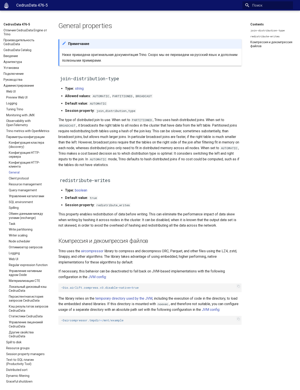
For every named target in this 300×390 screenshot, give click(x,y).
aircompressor (92, 251)
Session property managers (25, 354)
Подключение (14, 73)
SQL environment (21, 202)
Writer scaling (18, 235)
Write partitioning (21, 229)
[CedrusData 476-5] (6, 5)
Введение (11, 56)
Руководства (13, 79)
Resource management (25, 184)
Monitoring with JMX (20, 115)
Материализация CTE (24, 281)
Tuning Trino (14, 109)
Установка (11, 68)
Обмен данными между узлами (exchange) (26, 215)
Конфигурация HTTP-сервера (24, 154)
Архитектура (13, 62)
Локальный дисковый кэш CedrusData (28, 288)
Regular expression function (28, 265)
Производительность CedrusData (19, 42)
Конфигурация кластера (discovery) (26, 144)
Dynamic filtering (17, 375)
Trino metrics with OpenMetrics (27, 131)
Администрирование (19, 85)
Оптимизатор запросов (26, 247)
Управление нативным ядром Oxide (25, 273)
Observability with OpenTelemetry (18, 123)
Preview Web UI (16, 97)
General (14, 172)
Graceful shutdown (19, 381)
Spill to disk (14, 342)
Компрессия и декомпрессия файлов (271, 44)
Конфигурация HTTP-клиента (24, 164)
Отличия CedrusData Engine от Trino (25, 32)
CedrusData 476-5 (17, 24)
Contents (257, 24)
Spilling (14, 207)
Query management (23, 190)
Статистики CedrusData (26, 316)
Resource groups (18, 348)
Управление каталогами (26, 196)
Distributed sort (16, 370)
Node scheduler (19, 241)
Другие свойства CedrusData (21, 334)
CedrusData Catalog (17, 50)
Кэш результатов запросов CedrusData (28, 308)
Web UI (11, 91)
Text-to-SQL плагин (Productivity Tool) (20, 361)
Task (12, 223)
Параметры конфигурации (25, 137)
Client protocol (19, 178)
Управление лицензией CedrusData (26, 324)
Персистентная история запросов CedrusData (26, 298)
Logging (11, 103)
